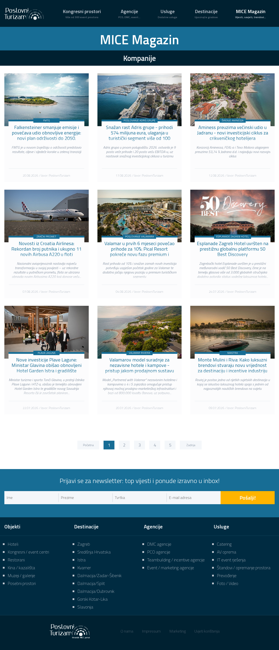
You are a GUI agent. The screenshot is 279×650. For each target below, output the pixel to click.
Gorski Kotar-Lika (92, 599)
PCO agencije (158, 552)
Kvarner (84, 567)
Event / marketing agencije (170, 567)
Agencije (129, 13)
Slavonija (85, 607)
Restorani (16, 559)
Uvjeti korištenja (206, 631)
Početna (88, 445)
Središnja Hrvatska (94, 552)
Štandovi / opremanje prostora (243, 567)
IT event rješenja (231, 559)
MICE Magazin (250, 13)
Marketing (177, 631)
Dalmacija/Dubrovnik (95, 591)
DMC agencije (159, 544)
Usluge (167, 13)
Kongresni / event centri (28, 552)
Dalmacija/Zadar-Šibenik (99, 575)
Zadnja (190, 445)
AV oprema (226, 552)
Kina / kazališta (21, 567)
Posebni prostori (22, 583)
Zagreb (83, 544)
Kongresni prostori (82, 13)
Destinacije (206, 13)
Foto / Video (227, 583)
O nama (127, 631)
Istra (81, 559)
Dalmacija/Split (91, 583)
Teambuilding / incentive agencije (176, 559)
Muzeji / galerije (21, 575)
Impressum (151, 631)
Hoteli (13, 544)
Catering (224, 544)
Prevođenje (226, 575)
